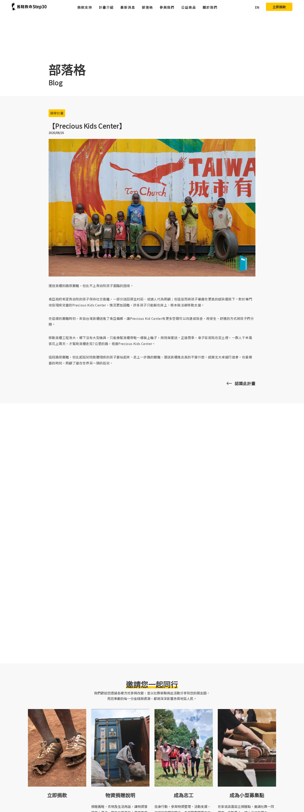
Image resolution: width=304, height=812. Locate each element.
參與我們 (167, 7)
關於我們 (210, 7)
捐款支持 (84, 7)
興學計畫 (56, 113)
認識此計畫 (245, 383)
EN (257, 7)
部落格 (147, 7)
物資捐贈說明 (120, 795)
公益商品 (188, 7)
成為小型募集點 (247, 795)
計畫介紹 (106, 7)
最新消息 (127, 7)
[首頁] (29, 7)
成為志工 (184, 795)
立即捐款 (279, 6)
